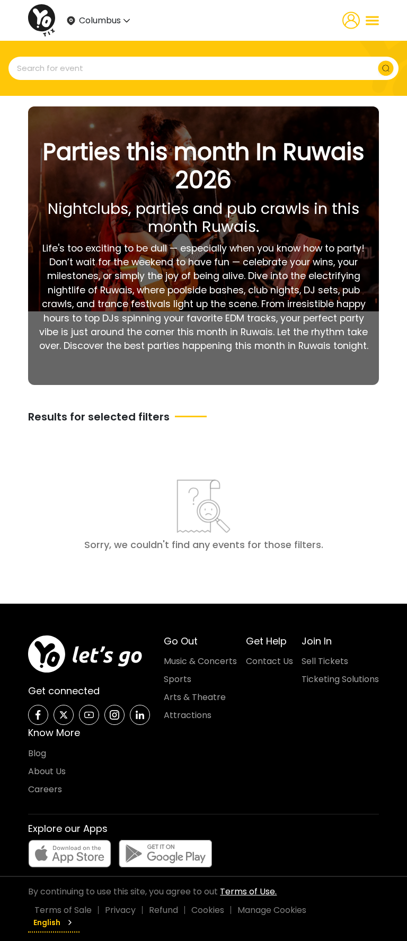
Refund (163, 910)
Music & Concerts (200, 661)
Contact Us (269, 661)
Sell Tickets (325, 661)
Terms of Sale (63, 910)
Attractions (187, 715)
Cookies (207, 910)
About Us (47, 771)
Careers (45, 789)
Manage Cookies (271, 910)
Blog (37, 753)
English (46, 922)
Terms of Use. (248, 891)
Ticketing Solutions (340, 679)
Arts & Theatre (195, 697)
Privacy (120, 910)
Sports (177, 679)
